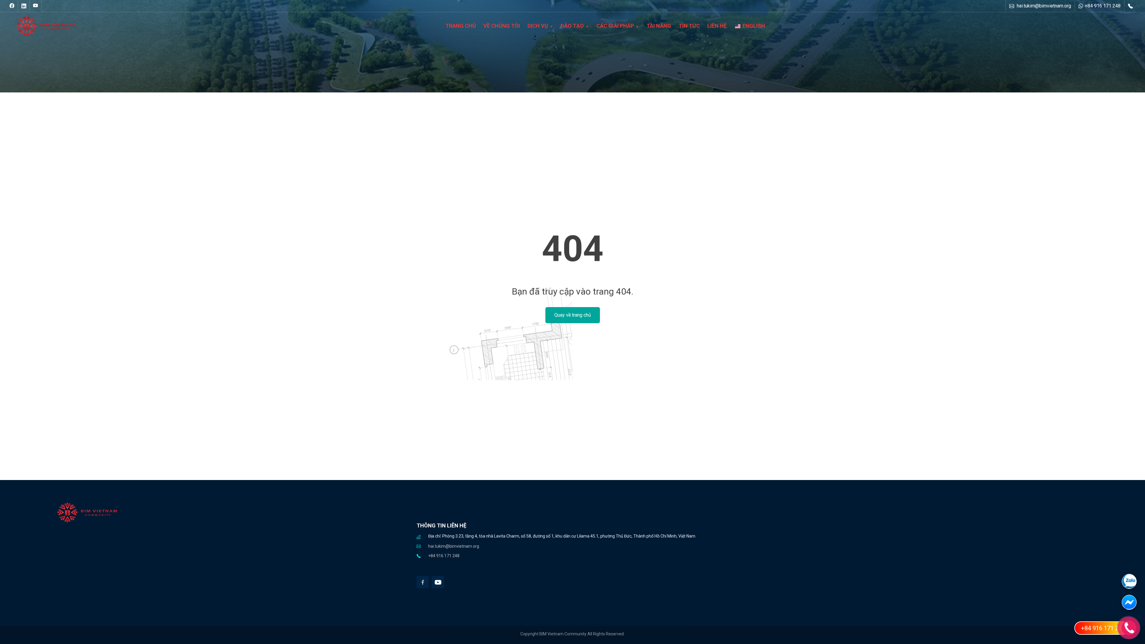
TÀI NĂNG (658, 26)
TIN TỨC (689, 26)
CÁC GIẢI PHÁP (615, 26)
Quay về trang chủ (572, 315)
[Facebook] (423, 582)
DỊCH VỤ (537, 26)
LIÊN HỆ (717, 26)
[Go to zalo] (1133, 584)
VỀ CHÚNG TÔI (501, 26)
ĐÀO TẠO (572, 26)
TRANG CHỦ (460, 26)
